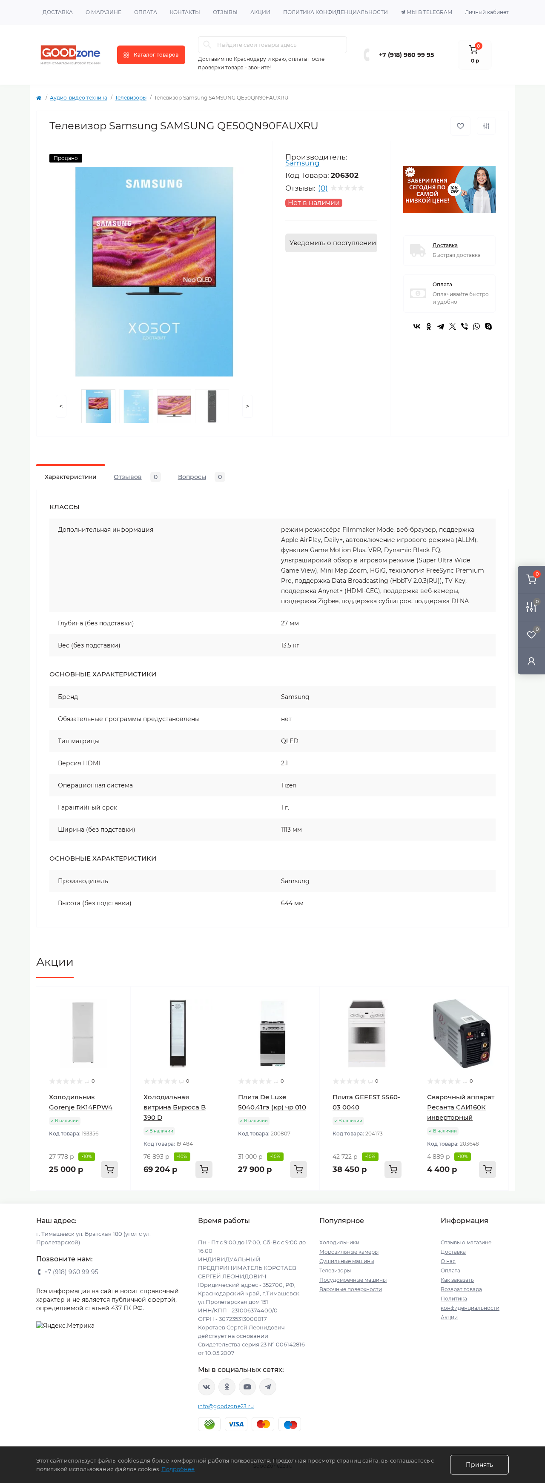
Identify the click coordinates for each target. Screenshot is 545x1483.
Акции (260, 12)
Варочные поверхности (350, 1289)
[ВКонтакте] (417, 326)
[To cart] (109, 1169)
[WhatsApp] (476, 326)
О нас (448, 1261)
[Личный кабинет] (531, 660)
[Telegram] (441, 326)
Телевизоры (130, 97)
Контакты (185, 12)
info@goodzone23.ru (226, 1406)
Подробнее (178, 1469)
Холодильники (339, 1242)
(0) (323, 188)
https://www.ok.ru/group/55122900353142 (226, 1386)
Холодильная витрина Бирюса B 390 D (174, 1107)
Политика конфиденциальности (335, 12)
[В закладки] (460, 126)
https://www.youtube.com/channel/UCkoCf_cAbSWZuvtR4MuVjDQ (247, 1386)
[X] (452, 326)
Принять (479, 1465)
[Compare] (118, 1031)
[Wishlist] (118, 1015)
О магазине (103, 12)
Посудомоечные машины (353, 1280)
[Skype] (488, 326)
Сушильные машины (346, 1261)
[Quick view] (118, 999)
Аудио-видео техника (78, 97)
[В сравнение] (486, 126)
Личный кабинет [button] (487, 12)
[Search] (207, 44)
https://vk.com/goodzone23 (206, 1386)
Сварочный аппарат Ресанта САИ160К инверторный (460, 1107)
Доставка (58, 12)
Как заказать (457, 1280)
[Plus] (113, 1203)
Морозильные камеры (349, 1252)
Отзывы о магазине (466, 1242)
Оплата (145, 12)
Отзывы (225, 12)
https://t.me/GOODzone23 (267, 1386)
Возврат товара (461, 1289)
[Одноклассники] (429, 326)
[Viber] (464, 326)
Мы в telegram (429, 12)
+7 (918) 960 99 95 (406, 55)
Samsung (302, 163)
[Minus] (53, 1203)
